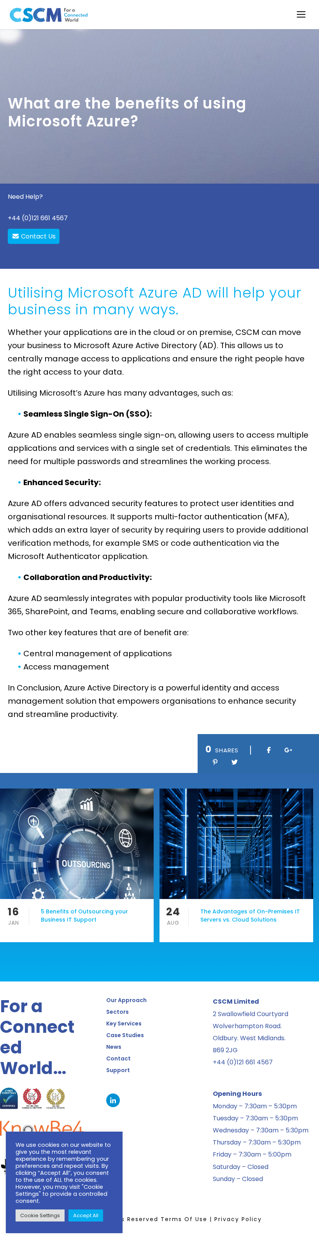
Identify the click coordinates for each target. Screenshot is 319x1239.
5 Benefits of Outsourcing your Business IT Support (84, 916)
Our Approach (126, 1000)
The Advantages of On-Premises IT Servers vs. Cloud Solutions (250, 916)
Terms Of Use (184, 1219)
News (113, 1047)
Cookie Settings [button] (40, 1215)
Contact (118, 1058)
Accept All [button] (85, 1215)
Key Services (124, 1023)
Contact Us (37, 236)
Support (118, 1070)
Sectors (117, 1012)
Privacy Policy (238, 1219)
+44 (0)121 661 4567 (38, 218)
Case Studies (125, 1035)
